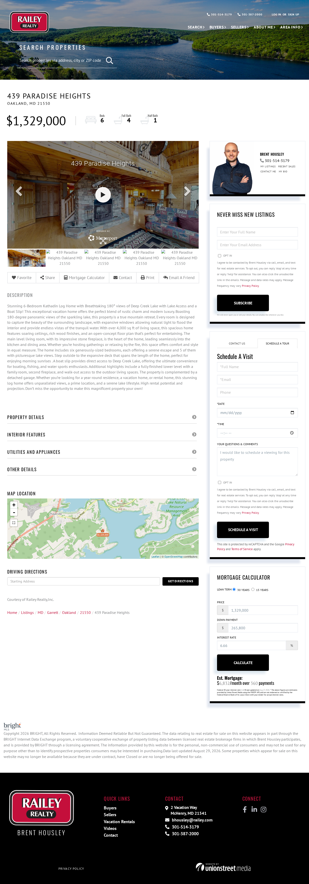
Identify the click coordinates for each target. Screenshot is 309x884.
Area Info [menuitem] (290, 27)
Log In (276, 14)
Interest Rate (226, 637)
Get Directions (180, 581)
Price (220, 602)
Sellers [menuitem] (238, 27)
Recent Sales (286, 166)
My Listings (268, 166)
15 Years (261, 590)
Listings (27, 612)
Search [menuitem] (195, 27)
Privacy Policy (250, 286)
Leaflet (156, 556)
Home (12, 612)
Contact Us (237, 343)
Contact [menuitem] (111, 835)
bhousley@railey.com (191, 820)
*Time (220, 424)
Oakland (69, 612)
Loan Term (224, 589)
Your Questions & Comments (237, 444)
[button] (110, 61)
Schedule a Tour (277, 343)
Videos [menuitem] (110, 828)
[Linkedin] (254, 810)
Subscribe (243, 303)
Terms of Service (242, 549)
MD (40, 612)
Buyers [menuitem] (217, 27)
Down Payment (227, 620)
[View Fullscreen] (13, 522)
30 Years (243, 590)
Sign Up (293, 14)
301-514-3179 (221, 14)
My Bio (283, 171)
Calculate (243, 662)
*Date (221, 404)
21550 (85, 612)
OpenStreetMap (173, 556)
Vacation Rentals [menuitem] (119, 821)
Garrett (52, 612)
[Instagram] (263, 810)
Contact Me (268, 171)
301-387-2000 (251, 14)
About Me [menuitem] (263, 27)
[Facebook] (244, 810)
